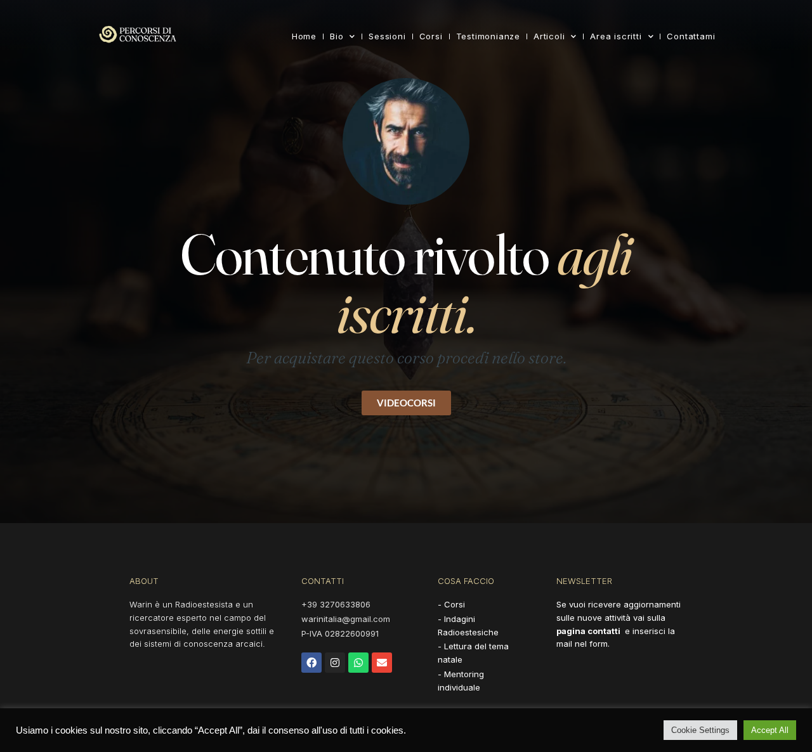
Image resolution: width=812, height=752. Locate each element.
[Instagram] (335, 662)
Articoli (549, 36)
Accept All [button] (770, 730)
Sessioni (387, 36)
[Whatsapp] (358, 662)
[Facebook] (311, 662)
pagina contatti (588, 631)
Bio (336, 36)
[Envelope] (382, 662)
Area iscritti (615, 36)
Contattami (691, 36)
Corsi (431, 36)
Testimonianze (488, 36)
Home (304, 36)
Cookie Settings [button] (700, 730)
